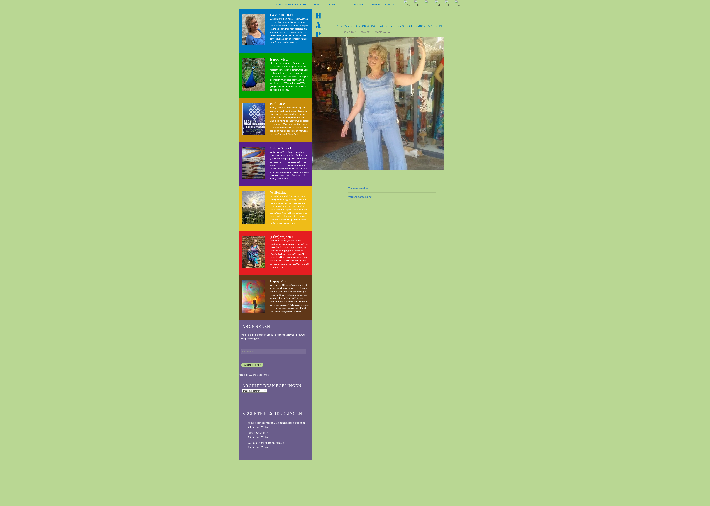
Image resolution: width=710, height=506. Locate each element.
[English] (417, 4)
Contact (391, 4)
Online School (280, 148)
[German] (438, 4)
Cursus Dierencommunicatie (266, 442)
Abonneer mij (252, 365)
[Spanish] (457, 4)
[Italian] (447, 4)
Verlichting (278, 192)
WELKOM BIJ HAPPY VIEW (291, 4)
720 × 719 (366, 32)
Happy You (335, 4)
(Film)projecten (282, 237)
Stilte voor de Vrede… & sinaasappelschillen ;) (276, 422)
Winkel (375, 4)
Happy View (279, 59)
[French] (427, 4)
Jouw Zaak (356, 4)
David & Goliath (258, 432)
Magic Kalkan (383, 32)
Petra (317, 4)
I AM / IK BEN (281, 15)
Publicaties (278, 104)
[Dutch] (407, 4)
